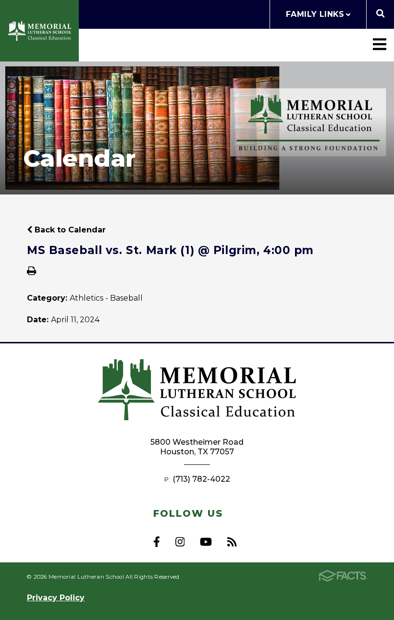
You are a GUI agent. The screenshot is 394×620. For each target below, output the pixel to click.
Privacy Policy (56, 597)
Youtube (206, 541)
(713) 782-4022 (201, 479)
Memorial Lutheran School (39, 31)
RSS (231, 541)
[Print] (31, 271)
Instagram (180, 541)
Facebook (156, 541)
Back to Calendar (69, 229)
